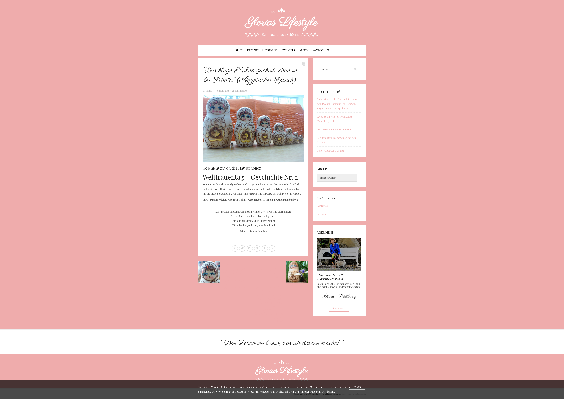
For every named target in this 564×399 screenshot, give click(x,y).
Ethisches (288, 50)
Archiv (303, 50)
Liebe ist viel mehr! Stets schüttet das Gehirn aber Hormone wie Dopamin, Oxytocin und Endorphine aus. (337, 104)
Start (239, 50)
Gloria (209, 90)
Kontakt (318, 50)
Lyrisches (271, 50)
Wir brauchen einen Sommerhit (334, 129)
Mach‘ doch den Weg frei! (330, 150)
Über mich (253, 50)
